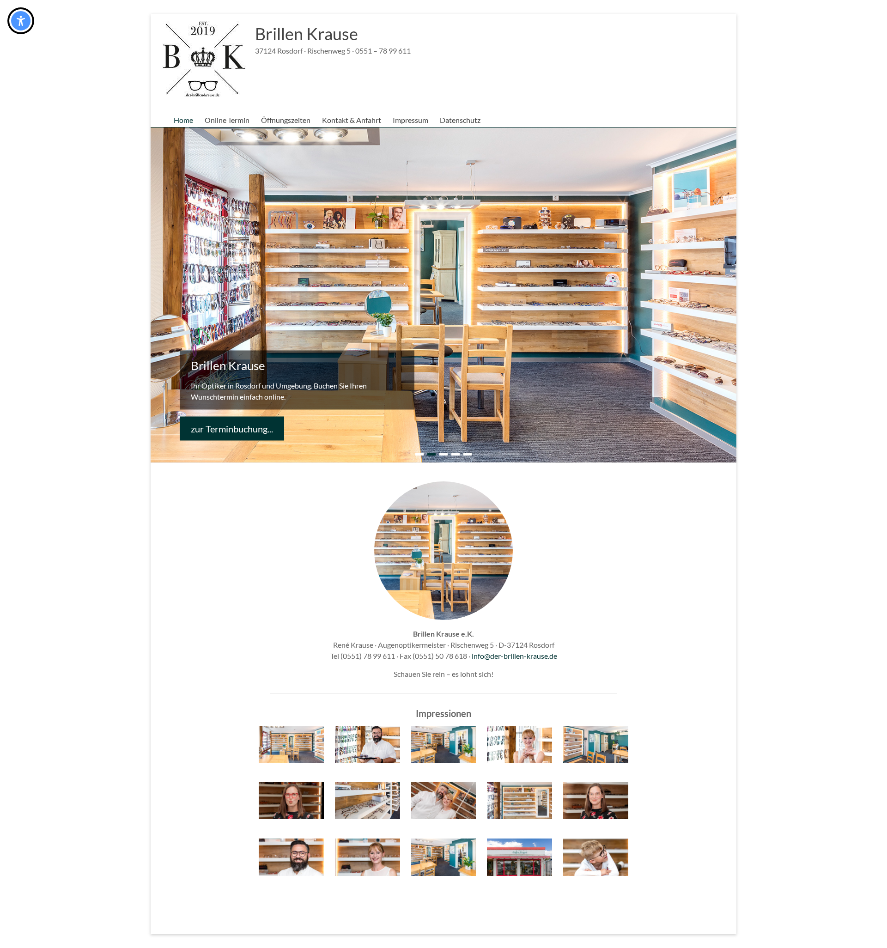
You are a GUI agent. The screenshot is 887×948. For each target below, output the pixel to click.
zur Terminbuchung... (232, 428)
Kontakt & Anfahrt (351, 119)
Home (183, 119)
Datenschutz (460, 119)
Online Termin (227, 119)
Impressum (410, 119)
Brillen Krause (306, 34)
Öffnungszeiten (285, 119)
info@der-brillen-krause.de (514, 655)
